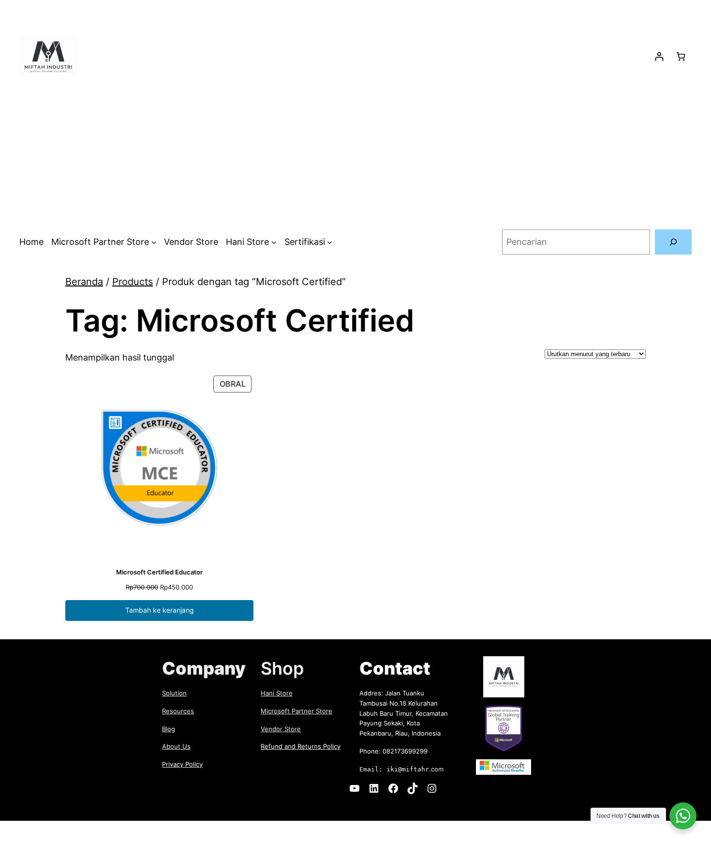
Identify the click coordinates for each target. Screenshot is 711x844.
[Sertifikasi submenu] (329, 242)
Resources (178, 711)
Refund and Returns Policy (301, 746)
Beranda (84, 281)
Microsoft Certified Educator (159, 572)
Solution (174, 693)
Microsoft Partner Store (296, 711)
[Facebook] (393, 788)
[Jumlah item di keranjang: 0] (681, 56)
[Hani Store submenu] (274, 242)
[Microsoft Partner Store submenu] (154, 242)
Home (31, 242)
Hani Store (277, 693)
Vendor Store (281, 729)
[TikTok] (412, 788)
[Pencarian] (673, 242)
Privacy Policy (182, 764)
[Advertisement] (355, 154)
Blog (168, 729)
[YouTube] (354, 788)
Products (132, 281)
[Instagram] (432, 788)
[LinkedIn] (374, 788)
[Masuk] (659, 56)
